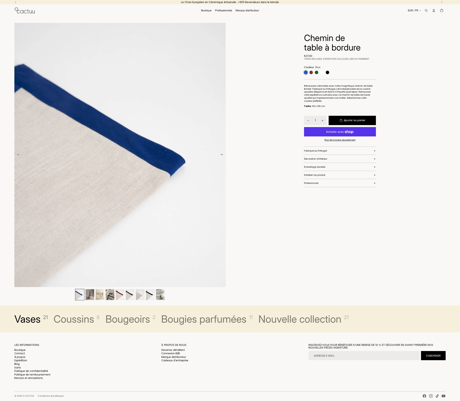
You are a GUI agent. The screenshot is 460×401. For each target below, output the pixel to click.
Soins (17, 367)
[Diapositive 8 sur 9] (150, 294)
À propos (19, 357)
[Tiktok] (437, 396)
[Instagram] (431, 396)
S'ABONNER (433, 355)
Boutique (20, 350)
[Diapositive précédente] (17, 155)
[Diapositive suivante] (223, 155)
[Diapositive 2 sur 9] (90, 294)
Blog (17, 364)
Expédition (20, 360)
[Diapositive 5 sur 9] (120, 294)
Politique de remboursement (32, 374)
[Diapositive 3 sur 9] (100, 294)
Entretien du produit (314, 175)
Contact (19, 353)
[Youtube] (443, 396)
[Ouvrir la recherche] (426, 10)
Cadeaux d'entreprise (174, 360)
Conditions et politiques (51, 395)
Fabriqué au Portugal (315, 150)
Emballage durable (314, 166)
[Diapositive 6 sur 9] (130, 294)
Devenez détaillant (173, 350)
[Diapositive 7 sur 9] (140, 294)
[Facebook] (424, 396)
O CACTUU (28, 395)
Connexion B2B (170, 353)
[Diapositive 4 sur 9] (110, 294)
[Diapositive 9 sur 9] (160, 294)
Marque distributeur (173, 357)
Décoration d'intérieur (315, 158)
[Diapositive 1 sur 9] (79, 294)
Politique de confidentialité (31, 371)
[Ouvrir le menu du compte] (434, 10)
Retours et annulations (28, 378)
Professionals (311, 183)
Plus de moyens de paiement (340, 140)
